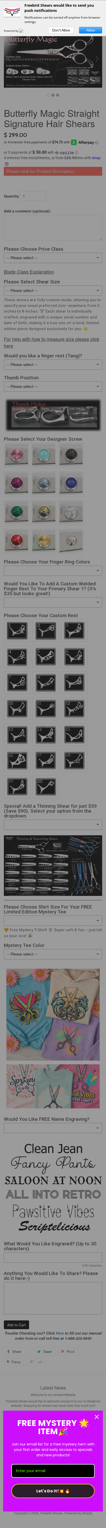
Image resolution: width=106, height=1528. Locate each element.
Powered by (11, 30)
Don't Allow (61, 30)
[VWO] (24, 30)
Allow (90, 30)
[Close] (97, 1417)
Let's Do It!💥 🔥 (53, 1491)
